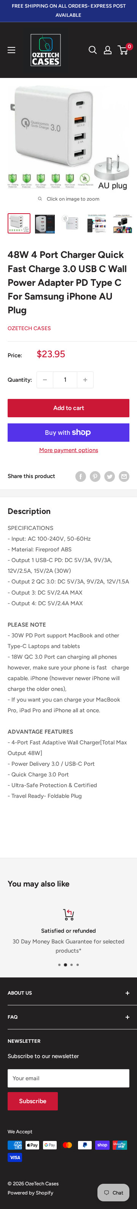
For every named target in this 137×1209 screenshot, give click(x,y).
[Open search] (93, 50)
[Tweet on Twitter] (109, 476)
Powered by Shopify (30, 1193)
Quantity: (20, 379)
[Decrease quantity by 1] (45, 380)
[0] (123, 50)
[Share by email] (124, 476)
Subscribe (32, 1101)
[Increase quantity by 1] (85, 380)
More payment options (68, 450)
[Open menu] (11, 50)
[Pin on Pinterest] (95, 476)
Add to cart (68, 408)
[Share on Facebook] (80, 476)
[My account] (108, 50)
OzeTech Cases (29, 328)
